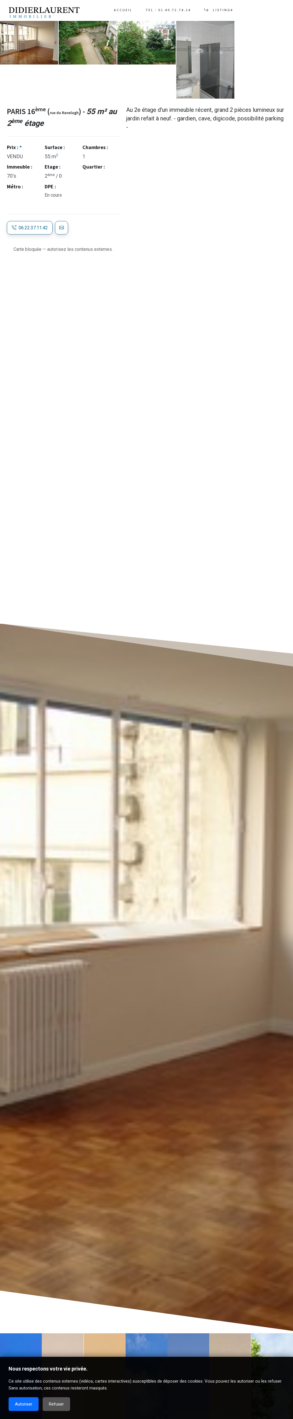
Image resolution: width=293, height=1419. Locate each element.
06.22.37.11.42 (32, 227)
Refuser (56, 1404)
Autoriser (23, 1404)
